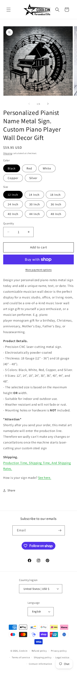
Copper (13, 178)
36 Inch (56, 204)
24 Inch (13, 204)
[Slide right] (48, 103)
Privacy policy (59, 650)
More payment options (38, 269)
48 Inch (56, 214)
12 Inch (13, 195)
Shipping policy (43, 657)
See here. (44, 478)
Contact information (40, 663)
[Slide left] (29, 103)
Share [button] (11, 490)
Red (29, 168)
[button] (8, 9)
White (47, 168)
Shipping (7, 153)
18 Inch (55, 195)
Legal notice (62, 657)
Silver (33, 178)
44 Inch (34, 214)
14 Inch (34, 195)
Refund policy (39, 650)
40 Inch (13, 214)
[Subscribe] (60, 530)
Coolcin (23, 650)
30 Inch (34, 204)
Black (12, 168)
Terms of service (21, 657)
